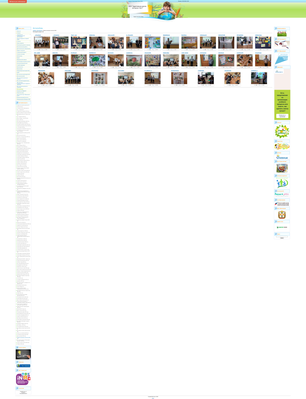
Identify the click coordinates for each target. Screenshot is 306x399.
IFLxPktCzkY (74, 52)
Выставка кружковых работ (22, 121)
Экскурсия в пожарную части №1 (24, 188)
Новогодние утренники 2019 (22, 205)
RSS (142, 1)
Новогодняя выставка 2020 (22, 246)
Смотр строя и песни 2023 (22, 342)
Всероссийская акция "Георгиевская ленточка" (22, 288)
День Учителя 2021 (21, 310)
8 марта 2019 (19, 174)
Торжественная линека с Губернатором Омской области (23, 236)
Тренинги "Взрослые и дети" (22, 232)
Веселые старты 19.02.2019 (22, 170)
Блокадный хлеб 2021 (21, 264)
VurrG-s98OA (121, 70)
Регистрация (134, 1)
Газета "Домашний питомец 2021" (24, 256)
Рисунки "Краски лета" (21, 226)
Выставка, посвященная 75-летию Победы (22, 218)
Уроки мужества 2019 (21, 166)
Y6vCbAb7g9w (227, 70)
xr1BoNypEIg (201, 70)
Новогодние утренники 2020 (22, 253)
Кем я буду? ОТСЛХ (21, 164)
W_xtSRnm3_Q (148, 70)
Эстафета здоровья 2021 (22, 279)
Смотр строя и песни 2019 (22, 171)
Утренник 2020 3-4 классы (22, 249)
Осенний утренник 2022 (22, 334)
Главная (130, 1)
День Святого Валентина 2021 (23, 269)
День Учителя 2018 (21, 139)
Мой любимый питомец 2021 (23, 313)
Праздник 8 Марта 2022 (21, 323)
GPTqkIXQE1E (240, 35)
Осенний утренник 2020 (22, 241)
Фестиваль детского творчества (23, 114)
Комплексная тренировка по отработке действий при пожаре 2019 (23, 191)
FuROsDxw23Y (203, 35)
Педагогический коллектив (22, 105)
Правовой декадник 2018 (22, 149)
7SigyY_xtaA (74, 35)
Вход (139, 1)
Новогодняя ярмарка (21, 247)
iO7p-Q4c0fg (110, 52)
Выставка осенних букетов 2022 (23, 328)
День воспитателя (20, 135)
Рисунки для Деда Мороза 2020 (23, 250)
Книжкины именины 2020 (22, 214)
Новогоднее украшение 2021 (23, 244)
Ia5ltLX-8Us (55, 52)
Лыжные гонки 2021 (21, 261)
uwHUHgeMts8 (94, 70)
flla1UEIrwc (184, 35)
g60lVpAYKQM (221, 35)
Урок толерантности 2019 (22, 198)
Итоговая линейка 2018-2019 (23, 124)
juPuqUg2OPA (148, 52)
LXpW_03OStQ (184, 52)
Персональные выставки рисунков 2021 (22, 295)
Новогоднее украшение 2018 (23, 154)
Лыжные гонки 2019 (21, 163)
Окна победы (19, 286)
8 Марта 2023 (19, 343)
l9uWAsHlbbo (166, 52)
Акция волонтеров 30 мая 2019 (23, 125)
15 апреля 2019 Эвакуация (22, 108)
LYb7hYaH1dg (203, 52)
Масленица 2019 (20, 176)
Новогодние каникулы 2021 (22, 254)
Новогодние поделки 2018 (22, 157)
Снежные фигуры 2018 (21, 155)
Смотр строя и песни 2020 (22, 208)
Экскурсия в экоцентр (21, 197)
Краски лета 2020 (20, 222)
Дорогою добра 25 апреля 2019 (23, 112)
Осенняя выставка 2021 (22, 311)
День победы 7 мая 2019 (22, 118)
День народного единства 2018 (23, 148)
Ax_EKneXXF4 (129, 35)
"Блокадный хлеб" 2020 (21, 207)
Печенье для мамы (21, 243)
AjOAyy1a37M (111, 35)
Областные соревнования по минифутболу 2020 (23, 212)
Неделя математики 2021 (22, 260)
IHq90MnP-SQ (92, 52)
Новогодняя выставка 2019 (22, 201)
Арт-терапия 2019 (20, 116)
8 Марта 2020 (19, 210)
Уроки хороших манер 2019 (22, 160)
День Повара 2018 (20, 145)
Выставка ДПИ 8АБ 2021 (22, 263)
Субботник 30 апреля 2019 (22, 111)
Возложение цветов (21, 285)
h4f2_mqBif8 (37, 52)
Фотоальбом (39, 30)
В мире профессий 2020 (22, 215)
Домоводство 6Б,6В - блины (22, 258)
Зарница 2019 (20, 173)
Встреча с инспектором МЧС (23, 136)
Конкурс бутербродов (21, 233)
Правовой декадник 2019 (22, 200)
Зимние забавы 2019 (21, 161)
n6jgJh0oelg (221, 52)
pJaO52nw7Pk (240, 52)
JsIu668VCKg (129, 52)
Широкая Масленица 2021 (22, 274)
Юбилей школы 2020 (21, 240)
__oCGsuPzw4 (37, 35)
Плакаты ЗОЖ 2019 (21, 180)
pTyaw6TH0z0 (258, 52)
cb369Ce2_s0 (148, 35)
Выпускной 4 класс (21, 308)
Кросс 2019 (19, 119)
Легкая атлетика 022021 (22, 272)
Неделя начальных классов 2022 (23, 337)
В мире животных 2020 (21, 230)
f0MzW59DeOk (166, 35)
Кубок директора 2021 (21, 298)
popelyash (42, 43)
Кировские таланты (21, 266)
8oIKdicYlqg (92, 35)
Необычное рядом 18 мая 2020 (23, 219)
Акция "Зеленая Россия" (22, 194)
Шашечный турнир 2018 (22, 151)
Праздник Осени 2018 (21, 146)
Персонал (19, 106)
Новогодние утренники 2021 (22, 319)
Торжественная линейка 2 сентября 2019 (22, 184)
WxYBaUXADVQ (175, 70)
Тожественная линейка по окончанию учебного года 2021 (23, 302)
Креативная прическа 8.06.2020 (23, 228)
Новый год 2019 (20, 158)
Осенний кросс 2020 (21, 238)
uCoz (153, 398)
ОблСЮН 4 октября (21, 141)
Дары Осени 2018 (20, 138)
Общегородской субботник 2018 (23, 132)
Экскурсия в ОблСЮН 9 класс (23, 128)
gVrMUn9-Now (258, 35)
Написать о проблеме (282, 116)
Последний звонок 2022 (22, 326)
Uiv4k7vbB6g (68, 70)
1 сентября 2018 (20, 127)
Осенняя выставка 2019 (22, 195)
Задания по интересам (21, 225)
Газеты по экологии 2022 (22, 332)
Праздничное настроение (22, 152)
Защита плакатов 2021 (21, 316)
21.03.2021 (19, 278)
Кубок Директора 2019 (21, 122)
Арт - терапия (19, 109)
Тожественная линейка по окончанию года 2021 (22, 304)
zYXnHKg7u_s (254, 70)
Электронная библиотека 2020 (23, 223)
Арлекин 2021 (19, 281)
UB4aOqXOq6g (41, 70)
